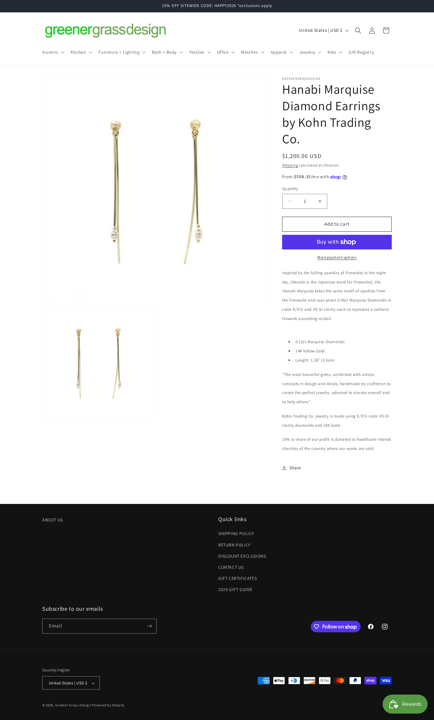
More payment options (336, 257)
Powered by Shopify (108, 705)
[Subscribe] (149, 626)
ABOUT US (52, 520)
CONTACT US (231, 567)
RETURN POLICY (234, 545)
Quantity (290, 188)
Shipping (290, 165)
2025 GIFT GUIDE (235, 590)
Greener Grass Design (73, 705)
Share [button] (295, 468)
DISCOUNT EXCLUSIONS (242, 556)
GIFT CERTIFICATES (237, 578)
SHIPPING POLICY (236, 534)
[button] (52, 52)
